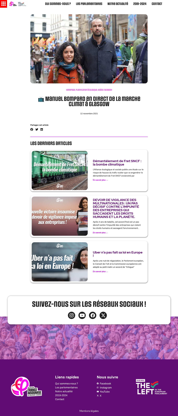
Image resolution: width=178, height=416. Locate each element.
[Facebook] (92, 315)
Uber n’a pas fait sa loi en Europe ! (118, 254)
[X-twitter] (103, 315)
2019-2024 (139, 4)
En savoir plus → (100, 180)
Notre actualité (118, 4)
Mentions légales (89, 411)
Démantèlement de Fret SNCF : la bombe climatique (117, 163)
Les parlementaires (89, 4)
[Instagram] (71, 315)
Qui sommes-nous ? (58, 4)
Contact (157, 4)
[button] (31, 129)
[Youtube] (82, 315)
